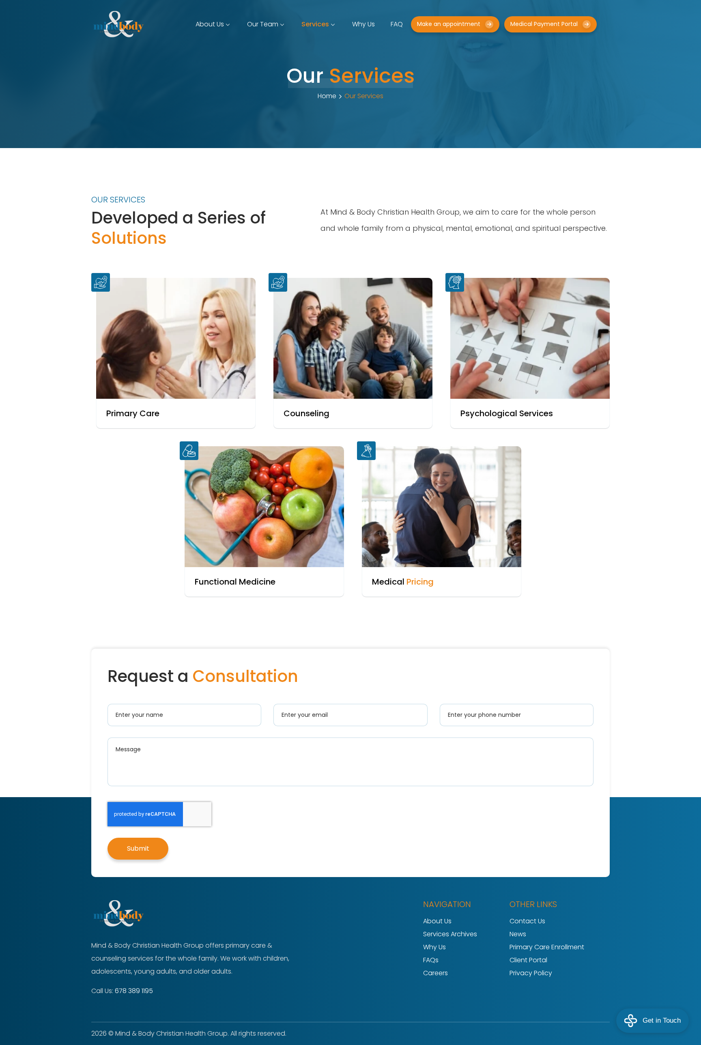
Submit (138, 848)
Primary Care (132, 413)
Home (327, 96)
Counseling (306, 413)
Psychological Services (506, 413)
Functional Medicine (235, 581)
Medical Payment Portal (544, 24)
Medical (403, 581)
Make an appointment (448, 24)
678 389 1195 (134, 991)
